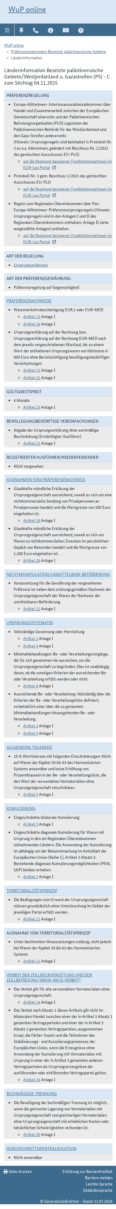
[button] (7, 30)
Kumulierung (21, 808)
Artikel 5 (30, 733)
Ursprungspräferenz (31, 265)
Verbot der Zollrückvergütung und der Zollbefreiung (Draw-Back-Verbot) (49, 977)
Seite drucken (20, 1171)
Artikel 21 (31, 377)
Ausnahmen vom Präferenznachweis (46, 479)
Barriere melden (98, 1177)
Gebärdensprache (97, 1190)
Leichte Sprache (99, 1184)
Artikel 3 (30, 824)
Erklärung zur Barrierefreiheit (87, 1171)
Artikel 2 (30, 638)
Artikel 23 (31, 407)
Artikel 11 (31, 919)
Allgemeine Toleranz (29, 747)
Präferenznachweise (29, 300)
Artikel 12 (31, 608)
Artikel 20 (31, 1134)
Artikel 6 (30, 686)
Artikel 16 (31, 324)
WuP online (27, 9)
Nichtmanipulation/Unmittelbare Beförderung (58, 574)
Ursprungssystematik (30, 622)
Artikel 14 (31, 1002)
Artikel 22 (31, 443)
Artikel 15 (31, 316)
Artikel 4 (30, 646)
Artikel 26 (31, 520)
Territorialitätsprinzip (32, 890)
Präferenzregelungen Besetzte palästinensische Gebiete (58, 51)
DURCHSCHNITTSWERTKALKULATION (41, 1148)
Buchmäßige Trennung (32, 1093)
